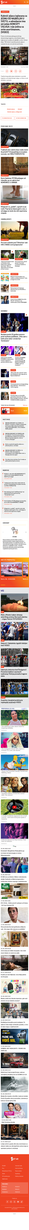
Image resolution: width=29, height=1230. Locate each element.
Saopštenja (17, 1173)
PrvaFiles (17, 1192)
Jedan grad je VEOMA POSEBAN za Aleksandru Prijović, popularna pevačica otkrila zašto (7, 360)
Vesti (2, 576)
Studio (3, 1173)
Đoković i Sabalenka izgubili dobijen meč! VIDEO (14, 644)
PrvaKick (17, 1186)
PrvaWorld (5, 1192)
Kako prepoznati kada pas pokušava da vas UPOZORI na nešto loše (18, 289)
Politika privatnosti (19, 1176)
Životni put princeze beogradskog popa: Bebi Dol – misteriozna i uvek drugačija (19, 385)
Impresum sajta (18, 1165)
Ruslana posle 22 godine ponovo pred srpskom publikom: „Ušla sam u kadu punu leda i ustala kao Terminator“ (14, 338)
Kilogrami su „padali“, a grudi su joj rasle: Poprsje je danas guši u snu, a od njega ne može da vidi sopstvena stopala (14, 210)
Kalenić (20, 109)
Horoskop (6, 523)
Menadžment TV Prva (7, 1171)
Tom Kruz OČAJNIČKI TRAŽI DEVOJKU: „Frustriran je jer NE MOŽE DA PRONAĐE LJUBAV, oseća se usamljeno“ (20, 361)
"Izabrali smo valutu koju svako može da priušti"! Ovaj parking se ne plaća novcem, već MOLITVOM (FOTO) (14, 152)
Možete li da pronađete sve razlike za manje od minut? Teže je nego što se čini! (19, 278)
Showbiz (3, 331)
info (2, 612)
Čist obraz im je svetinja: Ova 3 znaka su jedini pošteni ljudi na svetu (15, 460)
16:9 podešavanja (6, 1176)
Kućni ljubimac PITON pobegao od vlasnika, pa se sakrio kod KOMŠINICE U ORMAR (13, 180)
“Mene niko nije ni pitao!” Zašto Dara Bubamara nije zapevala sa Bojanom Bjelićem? (19, 374)
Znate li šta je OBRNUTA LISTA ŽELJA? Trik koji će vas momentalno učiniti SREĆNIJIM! (19, 301)
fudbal (3, 697)
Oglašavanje (5, 1179)
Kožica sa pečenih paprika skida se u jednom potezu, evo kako (14, 445)
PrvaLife (17, 1189)
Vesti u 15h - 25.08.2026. (8, 579)
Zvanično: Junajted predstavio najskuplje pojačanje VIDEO (12, 701)
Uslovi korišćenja (19, 1168)
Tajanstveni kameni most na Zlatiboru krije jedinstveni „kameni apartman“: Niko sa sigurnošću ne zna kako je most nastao (7, 265)
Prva (3, 1168)
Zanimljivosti (5, 11)
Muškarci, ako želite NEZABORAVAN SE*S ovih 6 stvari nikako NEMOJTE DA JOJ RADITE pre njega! (14, 475)
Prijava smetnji (18, 1171)
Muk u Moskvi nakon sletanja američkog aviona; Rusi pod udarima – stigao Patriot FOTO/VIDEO (14, 617)
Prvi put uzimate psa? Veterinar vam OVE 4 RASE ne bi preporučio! (14, 244)
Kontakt (4, 1165)
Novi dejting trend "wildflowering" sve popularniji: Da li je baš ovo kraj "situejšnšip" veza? (14, 493)
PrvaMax (4, 1189)
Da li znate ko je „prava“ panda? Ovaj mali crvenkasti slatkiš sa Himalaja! (21, 264)
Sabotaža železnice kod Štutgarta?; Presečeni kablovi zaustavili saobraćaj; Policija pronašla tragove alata (14, 673)
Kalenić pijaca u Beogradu (14, 112)
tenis (2, 640)
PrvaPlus (4, 1186)
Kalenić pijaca (11, 109)
